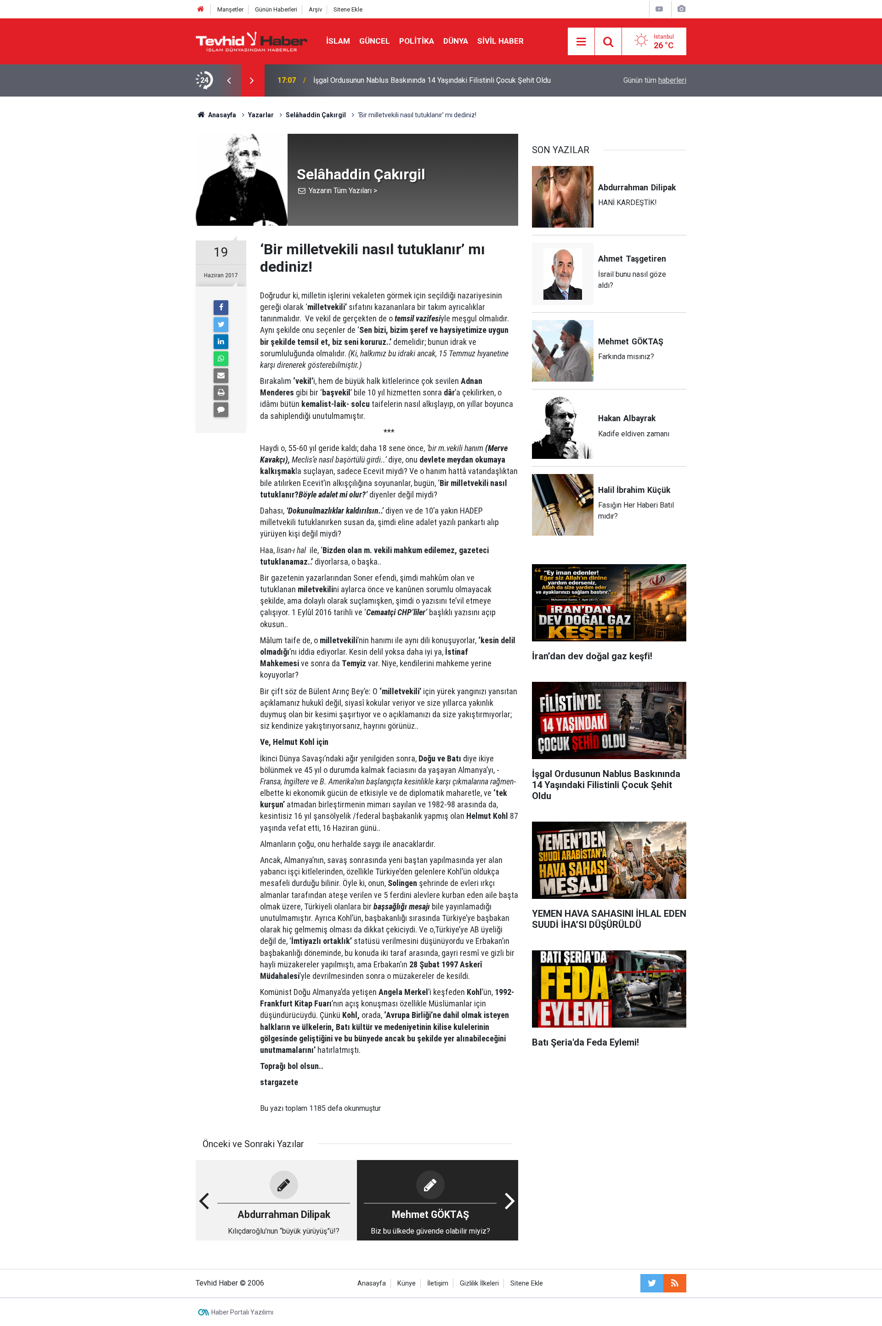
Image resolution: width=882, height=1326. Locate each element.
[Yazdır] (221, 392)
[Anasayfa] (201, 9)
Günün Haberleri (276, 9)
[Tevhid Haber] (252, 40)
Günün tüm (654, 80)
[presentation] (228, 80)
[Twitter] (221, 324)
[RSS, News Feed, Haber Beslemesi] (674, 1283)
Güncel (374, 41)
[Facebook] (221, 307)
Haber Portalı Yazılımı (242, 1312)
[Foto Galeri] (681, 9)
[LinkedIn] (221, 341)
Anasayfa (371, 1283)
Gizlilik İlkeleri (479, 1283)
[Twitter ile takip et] (651, 1283)
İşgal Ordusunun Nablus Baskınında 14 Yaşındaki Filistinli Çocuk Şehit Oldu (432, 80)
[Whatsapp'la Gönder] (221, 358)
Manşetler (230, 9)
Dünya (455, 41)
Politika (416, 41)
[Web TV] (659, 9)
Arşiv (315, 9)
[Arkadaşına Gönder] (221, 375)
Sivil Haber (500, 41)
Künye (406, 1283)
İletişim (437, 1283)
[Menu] (581, 42)
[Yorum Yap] (221, 409)
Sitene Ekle (348, 9)
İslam (338, 41)
